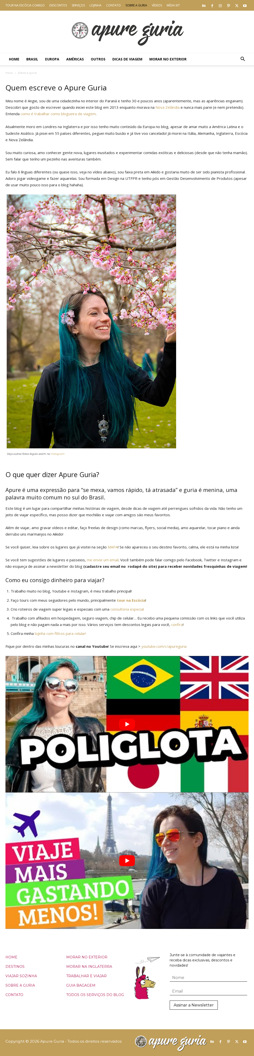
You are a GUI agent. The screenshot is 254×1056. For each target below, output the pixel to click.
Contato (113, 5)
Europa (52, 59)
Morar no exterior (168, 59)
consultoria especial (127, 609)
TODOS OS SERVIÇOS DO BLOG (95, 995)
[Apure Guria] (127, 32)
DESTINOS (15, 966)
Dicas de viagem (127, 59)
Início (9, 73)
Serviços (78, 5)
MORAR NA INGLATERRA (89, 966)
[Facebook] (212, 5)
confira (177, 624)
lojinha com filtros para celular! (60, 633)
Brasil (32, 59)
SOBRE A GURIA (20, 985)
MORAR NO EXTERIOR (86, 957)
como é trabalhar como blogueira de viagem (58, 113)
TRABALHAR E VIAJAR (86, 976)
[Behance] (204, 5)
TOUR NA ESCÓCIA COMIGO (25, 5)
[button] (243, 59)
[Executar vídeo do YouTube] (127, 724)
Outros (98, 59)
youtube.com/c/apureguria (164, 646)
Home (14, 59)
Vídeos (157, 5)
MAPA (113, 546)
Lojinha (95, 5)
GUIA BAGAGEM (80, 985)
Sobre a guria (136, 5)
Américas (75, 59)
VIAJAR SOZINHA (21, 976)
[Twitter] (236, 5)
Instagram (57, 454)
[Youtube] (245, 5)
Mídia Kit (173, 5)
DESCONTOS (58, 5)
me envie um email (103, 559)
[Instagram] (220, 5)
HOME (11, 957)
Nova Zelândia (168, 107)
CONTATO (14, 995)
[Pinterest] (228, 5)
